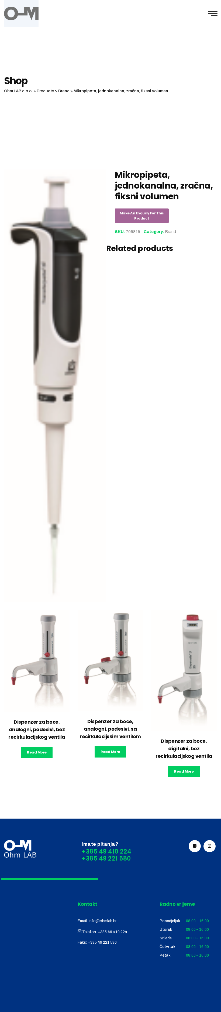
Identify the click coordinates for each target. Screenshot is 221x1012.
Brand (170, 231)
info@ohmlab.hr (102, 921)
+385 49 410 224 (112, 932)
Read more (37, 752)
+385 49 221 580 (102, 942)
